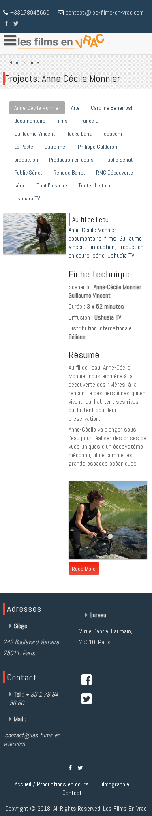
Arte (75, 107)
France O (88, 120)
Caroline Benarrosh (112, 107)
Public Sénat (28, 172)
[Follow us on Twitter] (16, 23)
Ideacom (112, 133)
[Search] (135, 6)
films (62, 120)
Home (15, 63)
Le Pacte (23, 146)
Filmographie (113, 784)
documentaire (29, 120)
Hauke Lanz (79, 133)
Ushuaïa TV (27, 198)
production (26, 159)
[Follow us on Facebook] (6, 23)
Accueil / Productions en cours (52, 784)
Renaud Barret (69, 172)
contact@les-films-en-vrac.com (105, 12)
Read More (84, 568)
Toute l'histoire (95, 185)
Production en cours (71, 159)
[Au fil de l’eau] (35, 254)
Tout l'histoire (51, 185)
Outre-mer (55, 146)
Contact (72, 792)
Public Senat (119, 159)
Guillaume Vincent (34, 133)
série (20, 185)
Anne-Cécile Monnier (37, 107)
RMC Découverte (114, 172)
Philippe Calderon (97, 146)
